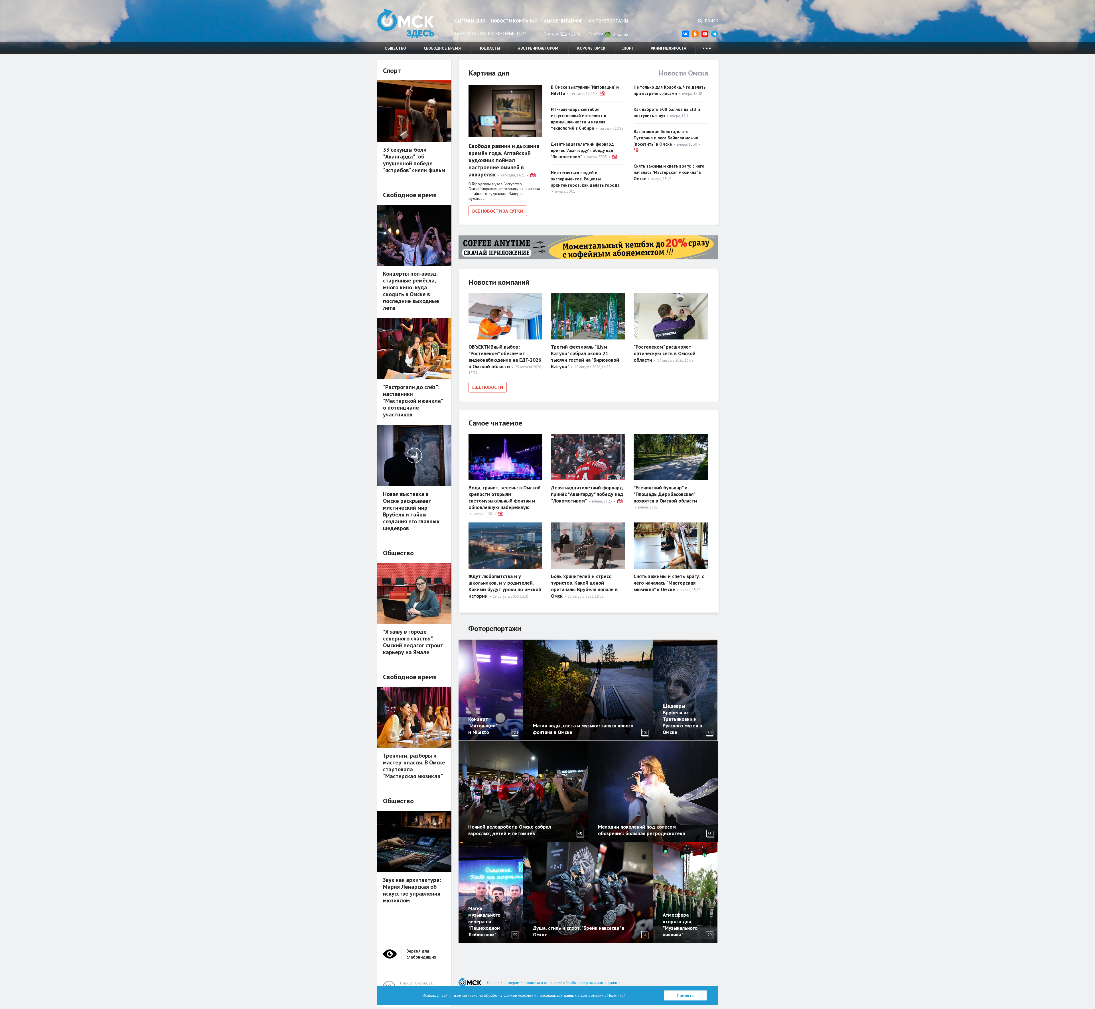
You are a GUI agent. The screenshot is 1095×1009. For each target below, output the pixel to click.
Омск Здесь (405, 23)
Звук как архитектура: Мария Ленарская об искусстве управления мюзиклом (412, 890)
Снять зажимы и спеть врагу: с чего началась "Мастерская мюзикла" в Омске (669, 172)
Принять (685, 995)
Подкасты (489, 48)
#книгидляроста (668, 48)
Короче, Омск (591, 48)
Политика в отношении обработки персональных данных (572, 982)
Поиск (711, 20)
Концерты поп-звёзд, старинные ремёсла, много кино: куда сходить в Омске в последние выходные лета (411, 291)
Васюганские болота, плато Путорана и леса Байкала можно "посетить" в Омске (666, 138)
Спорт (627, 48)
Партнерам (510, 982)
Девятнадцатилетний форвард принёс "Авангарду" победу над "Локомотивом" (582, 150)
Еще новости (487, 387)
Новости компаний (514, 21)
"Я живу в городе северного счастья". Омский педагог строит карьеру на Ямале (413, 642)
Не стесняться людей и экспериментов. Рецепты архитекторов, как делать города (585, 179)
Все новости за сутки (497, 211)
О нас (491, 982)
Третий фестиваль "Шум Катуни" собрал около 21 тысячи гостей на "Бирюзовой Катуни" (585, 356)
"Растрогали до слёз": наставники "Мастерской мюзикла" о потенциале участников (413, 400)
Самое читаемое (563, 21)
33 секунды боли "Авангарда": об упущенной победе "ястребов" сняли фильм (414, 160)
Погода (550, 33)
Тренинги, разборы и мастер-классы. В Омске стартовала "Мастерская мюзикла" (414, 766)
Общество (395, 48)
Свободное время (442, 48)
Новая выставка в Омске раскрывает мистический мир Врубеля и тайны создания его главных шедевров (411, 511)
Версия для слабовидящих (421, 954)
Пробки (595, 33)
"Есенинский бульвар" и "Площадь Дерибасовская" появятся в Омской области (665, 494)
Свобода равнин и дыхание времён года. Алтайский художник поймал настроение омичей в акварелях (504, 160)
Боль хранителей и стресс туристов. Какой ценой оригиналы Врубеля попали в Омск (584, 586)
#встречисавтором (538, 48)
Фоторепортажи (608, 21)
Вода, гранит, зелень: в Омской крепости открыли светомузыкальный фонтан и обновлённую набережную (505, 497)
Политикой (616, 995)
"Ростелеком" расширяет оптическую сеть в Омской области (664, 353)
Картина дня (469, 21)
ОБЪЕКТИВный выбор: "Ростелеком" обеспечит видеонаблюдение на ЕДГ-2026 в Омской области (505, 356)
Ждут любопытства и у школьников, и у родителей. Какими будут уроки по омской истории (505, 586)
